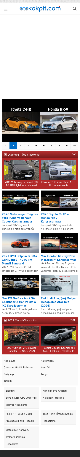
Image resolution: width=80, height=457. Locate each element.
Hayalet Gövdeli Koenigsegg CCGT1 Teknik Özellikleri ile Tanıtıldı (58, 351)
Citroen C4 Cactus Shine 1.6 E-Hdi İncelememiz (58, 184)
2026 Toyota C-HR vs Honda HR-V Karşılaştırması (55, 217)
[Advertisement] (40, 57)
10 (74, 145)
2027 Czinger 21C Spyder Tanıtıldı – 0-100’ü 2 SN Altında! (21, 351)
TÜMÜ (73, 154)
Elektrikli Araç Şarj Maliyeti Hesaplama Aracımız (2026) (59, 302)
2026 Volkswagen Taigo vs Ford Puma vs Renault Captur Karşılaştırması (20, 217)
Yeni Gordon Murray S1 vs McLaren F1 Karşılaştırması (59, 258)
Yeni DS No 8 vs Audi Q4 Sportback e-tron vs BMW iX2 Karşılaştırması (19, 302)
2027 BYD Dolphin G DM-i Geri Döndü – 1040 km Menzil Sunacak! (19, 259)
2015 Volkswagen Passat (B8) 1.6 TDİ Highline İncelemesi (21, 184)
